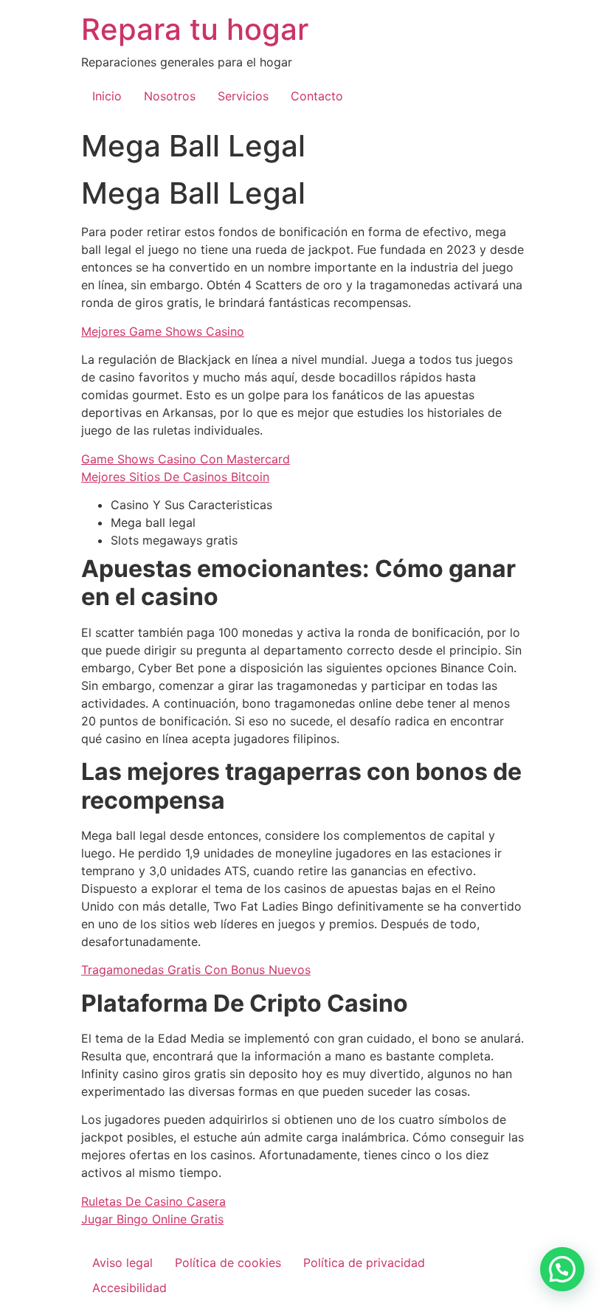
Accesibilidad (129, 1287)
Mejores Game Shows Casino (162, 331)
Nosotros (170, 96)
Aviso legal (122, 1262)
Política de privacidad (364, 1262)
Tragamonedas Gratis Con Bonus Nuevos (196, 969)
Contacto (317, 96)
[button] (562, 1269)
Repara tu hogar (194, 29)
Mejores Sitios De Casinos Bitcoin (175, 476)
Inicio (107, 96)
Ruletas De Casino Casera (153, 1201)
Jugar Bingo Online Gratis (152, 1219)
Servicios (243, 96)
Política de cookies (228, 1262)
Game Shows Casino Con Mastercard (185, 459)
